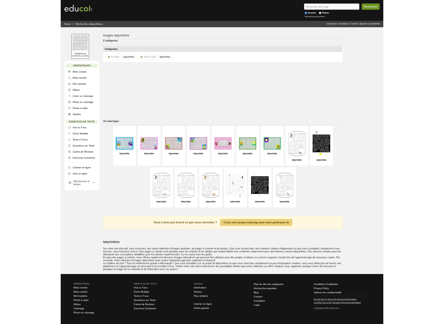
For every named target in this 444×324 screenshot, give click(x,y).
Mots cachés (80, 291)
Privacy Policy (321, 288)
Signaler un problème (370, 24)
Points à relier (81, 300)
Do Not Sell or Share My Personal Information (335, 299)
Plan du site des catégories (268, 284)
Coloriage (79, 308)
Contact (354, 24)
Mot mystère (80, 295)
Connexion (331, 24)
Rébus (77, 304)
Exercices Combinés (145, 308)
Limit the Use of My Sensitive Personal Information (337, 302)
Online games (201, 308)
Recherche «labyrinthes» (89, 24)
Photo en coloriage (84, 312)
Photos (325, 13)
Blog (256, 292)
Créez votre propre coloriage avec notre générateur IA (256, 222)
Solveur (198, 291)
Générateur (200, 287)
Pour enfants (201, 295)
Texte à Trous (141, 295)
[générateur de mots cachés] (80, 57)
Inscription (343, 24)
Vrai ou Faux (141, 287)
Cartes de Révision (144, 304)
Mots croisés (80, 287)
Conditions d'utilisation (326, 284)
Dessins (311, 13)
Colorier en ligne (203, 303)
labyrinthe (124, 153)
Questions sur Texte (145, 300)
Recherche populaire (265, 288)
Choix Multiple (141, 291)
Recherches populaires (315, 16)
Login (257, 305)
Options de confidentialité (327, 292)
